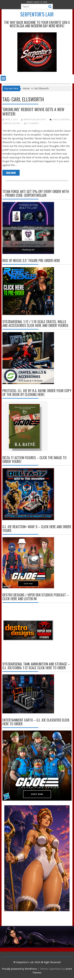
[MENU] (3, 78)
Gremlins (7, 123)
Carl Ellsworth (61, 119)
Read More (11, 172)
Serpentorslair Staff (34, 119)
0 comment (33, 123)
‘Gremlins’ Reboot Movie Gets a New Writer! (33, 111)
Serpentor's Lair (37, 14)
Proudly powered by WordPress (19, 968)
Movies (16, 123)
